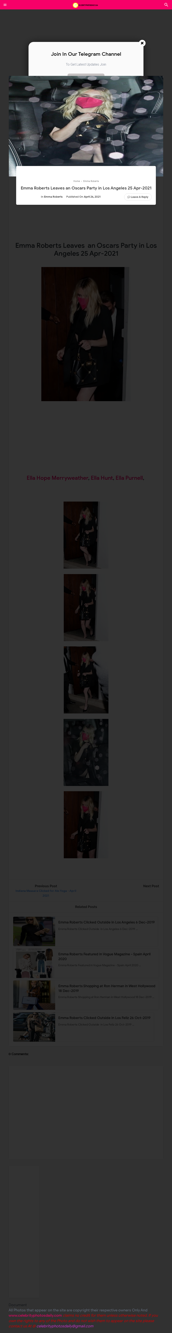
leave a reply (139, 197)
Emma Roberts (53, 196)
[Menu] (5, 4)
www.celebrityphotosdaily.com (35, 1315)
